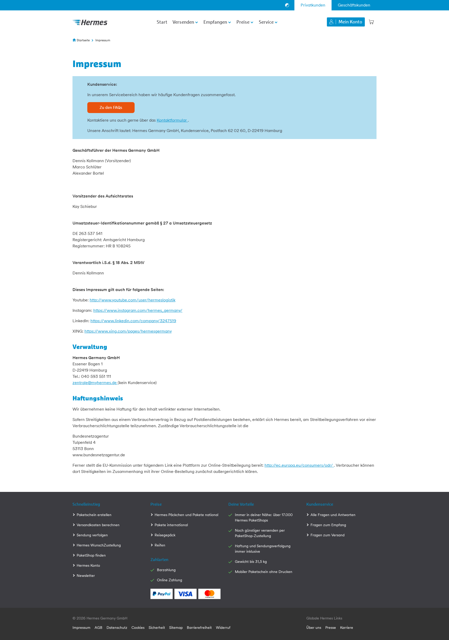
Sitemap (176, 627)
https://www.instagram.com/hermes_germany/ (137, 310)
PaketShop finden (91, 555)
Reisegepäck (165, 535)
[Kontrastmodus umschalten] (287, 5)
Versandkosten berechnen (98, 525)
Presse (330, 627)
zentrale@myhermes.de (95, 382)
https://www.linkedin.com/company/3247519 (133, 320)
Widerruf (223, 627)
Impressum (81, 627)
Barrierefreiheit (199, 627)
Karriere (346, 627)
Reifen (160, 545)
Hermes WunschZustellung (99, 545)
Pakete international (171, 525)
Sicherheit (157, 627)
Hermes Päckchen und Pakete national (186, 515)
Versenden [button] (183, 22)
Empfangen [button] (215, 22)
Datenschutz (117, 627)
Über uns (313, 627)
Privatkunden (313, 5)
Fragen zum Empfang (328, 525)
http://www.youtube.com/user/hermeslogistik (132, 300)
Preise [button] (242, 22)
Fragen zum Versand (328, 535)
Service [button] (266, 22)
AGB (98, 627)
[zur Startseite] (89, 22)
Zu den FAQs (111, 107)
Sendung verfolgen (92, 535)
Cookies (137, 627)
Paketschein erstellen (94, 515)
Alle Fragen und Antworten (333, 515)
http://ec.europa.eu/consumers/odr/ (299, 465)
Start (162, 22)
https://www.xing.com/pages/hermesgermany (128, 331)
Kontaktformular (172, 120)
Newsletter (86, 575)
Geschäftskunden (354, 5)
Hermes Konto (88, 565)
